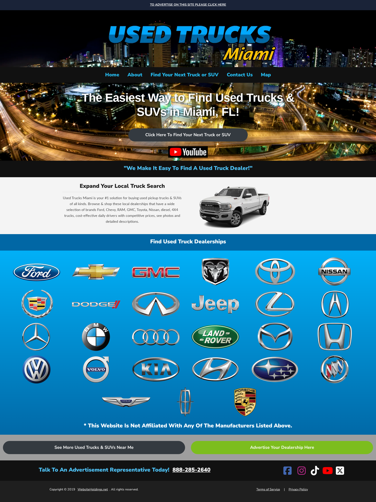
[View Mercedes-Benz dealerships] (36, 336)
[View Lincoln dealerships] (185, 402)
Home (112, 74)
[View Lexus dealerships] (274, 304)
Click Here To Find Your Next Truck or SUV (188, 135)
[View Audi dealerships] (155, 336)
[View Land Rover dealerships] (215, 336)
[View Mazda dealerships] (274, 336)
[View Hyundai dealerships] (215, 369)
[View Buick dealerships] (334, 369)
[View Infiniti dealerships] (155, 304)
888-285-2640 (192, 470)
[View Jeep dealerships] (215, 304)
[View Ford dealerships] (36, 271)
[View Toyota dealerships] (274, 271)
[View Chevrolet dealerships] (96, 271)
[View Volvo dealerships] (96, 369)
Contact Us (240, 74)
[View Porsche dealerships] (245, 402)
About (134, 74)
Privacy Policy (298, 489)
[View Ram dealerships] (215, 271)
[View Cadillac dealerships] (36, 304)
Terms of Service (268, 489)
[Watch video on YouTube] (188, 152)
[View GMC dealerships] (155, 271)
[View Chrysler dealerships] (126, 402)
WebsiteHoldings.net (93, 489)
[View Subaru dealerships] (274, 369)
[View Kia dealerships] (155, 369)
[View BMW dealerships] (96, 336)
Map (266, 74)
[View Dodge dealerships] (96, 304)
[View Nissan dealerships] (334, 271)
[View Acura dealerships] (334, 304)
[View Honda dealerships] (334, 336)
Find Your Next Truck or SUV (185, 74)
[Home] (188, 38)
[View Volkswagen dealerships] (36, 369)
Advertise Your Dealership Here (282, 447)
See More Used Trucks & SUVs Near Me (94, 447)
